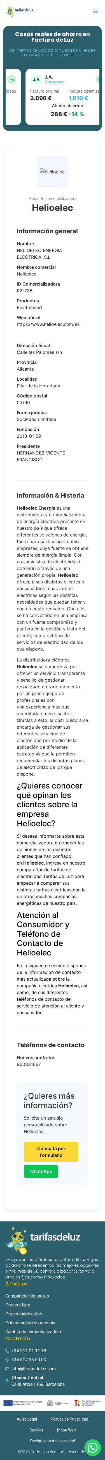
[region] (52, 97)
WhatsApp (40, 1171)
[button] (95, 11)
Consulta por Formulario (51, 1152)
